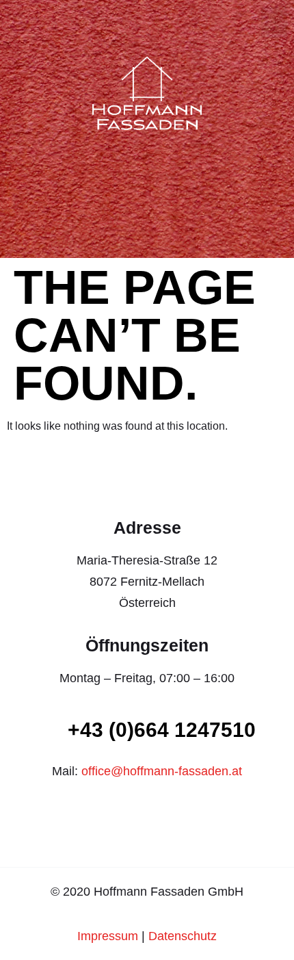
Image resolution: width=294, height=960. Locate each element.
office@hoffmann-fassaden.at (161, 771)
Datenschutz (182, 936)
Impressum (107, 936)
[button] (274, 22)
